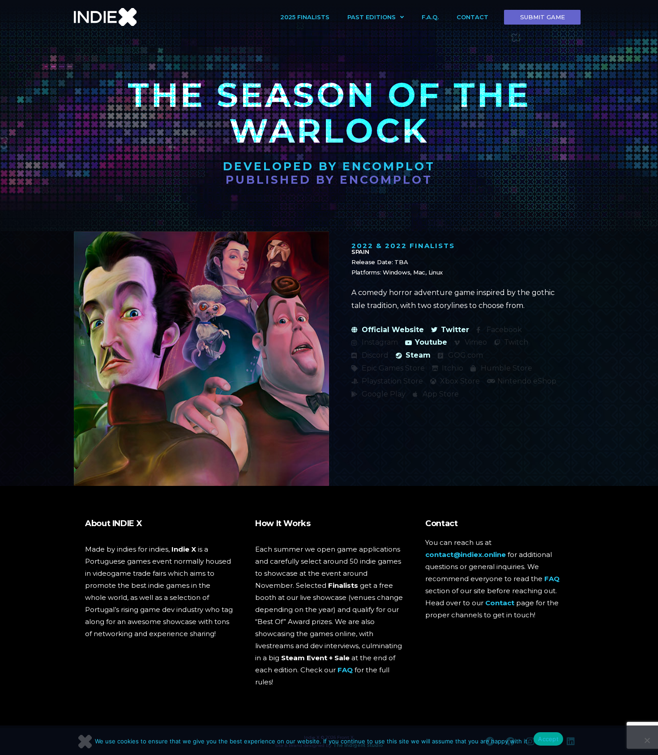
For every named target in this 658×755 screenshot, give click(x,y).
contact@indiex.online (465, 554)
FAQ (345, 670)
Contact (472, 17)
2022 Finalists (420, 245)
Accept (548, 738)
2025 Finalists (304, 17)
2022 (362, 245)
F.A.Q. (430, 17)
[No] (646, 740)
